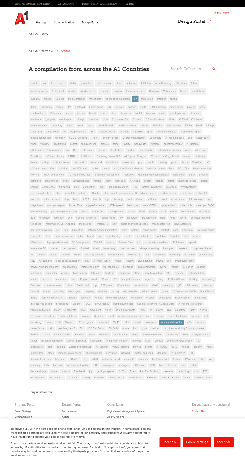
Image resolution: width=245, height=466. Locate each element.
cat (206, 316)
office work (140, 365)
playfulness (36, 205)
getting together (105, 371)
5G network (36, 242)
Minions (150, 113)
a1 (208, 162)
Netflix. (204, 310)
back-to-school (160, 359)
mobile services (39, 91)
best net (102, 150)
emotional (103, 322)
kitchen (81, 113)
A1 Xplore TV (179, 353)
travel (80, 125)
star (196, 371)
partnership (172, 334)
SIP (92, 131)
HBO (152, 365)
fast (44, 83)
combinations (37, 113)
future (194, 83)
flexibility (157, 125)
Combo (46, 334)
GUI (75, 150)
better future (37, 328)
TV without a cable (195, 359)
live (209, 199)
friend (46, 291)
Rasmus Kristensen (40, 359)
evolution (104, 334)
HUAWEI (35, 174)
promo (148, 347)
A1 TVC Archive (39, 51)
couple (41, 254)
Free (185, 334)
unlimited (44, 217)
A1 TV (122, 371)
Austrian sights (94, 353)
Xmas (119, 83)
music (69, 125)
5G (109, 107)
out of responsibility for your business (184, 328)
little (147, 340)
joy (90, 371)
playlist (191, 107)
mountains (200, 297)
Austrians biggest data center (134, 316)
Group (49, 322)
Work (171, 119)
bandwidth (140, 144)
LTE (96, 365)
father (33, 340)
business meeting (200, 217)
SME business (158, 107)
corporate (35, 236)
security (198, 347)
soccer (196, 236)
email (162, 113)
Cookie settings (197, 442)
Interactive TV (38, 248)
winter (54, 371)
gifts (149, 131)
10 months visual (155, 119)
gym (144, 328)
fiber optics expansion (118, 99)
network (119, 107)
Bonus (33, 297)
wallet (138, 113)
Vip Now (44, 144)
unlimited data (196, 273)
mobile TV (201, 193)
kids (46, 365)
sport (91, 125)
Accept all (224, 442)
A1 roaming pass (175, 137)
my (67, 150)
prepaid (203, 174)
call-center (88, 150)
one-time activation (41, 230)
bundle (34, 83)
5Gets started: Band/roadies (45, 150)
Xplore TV (126, 113)
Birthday (200, 156)
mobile (60, 107)
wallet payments (127, 125)
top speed (36, 224)
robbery (159, 316)
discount (207, 285)
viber (33, 144)
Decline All (170, 442)
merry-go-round (200, 334)
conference (48, 187)
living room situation (117, 340)
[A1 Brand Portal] (21, 18)
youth (143, 107)
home (210, 347)
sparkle (132, 107)
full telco (146, 83)
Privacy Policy (87, 173)
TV (135, 99)
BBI (192, 353)
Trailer (95, 137)
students (143, 359)
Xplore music (96, 107)
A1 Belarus (192, 144)
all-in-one (200, 150)
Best (48, 236)
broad (92, 113)
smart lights (176, 107)
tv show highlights (190, 131)
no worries (150, 322)
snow (202, 107)
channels (129, 359)
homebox (204, 211)
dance (33, 162)
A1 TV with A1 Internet (190, 119)
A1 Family (161, 347)
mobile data (37, 353)
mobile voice (121, 334)
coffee (193, 365)
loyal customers (39, 125)
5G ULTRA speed (78, 137)
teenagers (124, 365)
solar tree (132, 83)
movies (137, 347)
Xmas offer (36, 131)
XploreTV (60, 137)
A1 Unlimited (56, 377)
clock (51, 353)
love (183, 365)
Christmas (181, 83)
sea (190, 137)
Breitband (79, 371)
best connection (202, 168)
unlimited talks (62, 334)
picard (137, 322)
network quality (107, 131)
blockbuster (37, 347)
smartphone (198, 91)
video (188, 150)
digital (204, 180)
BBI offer (151, 377)
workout (34, 199)
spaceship (96, 340)
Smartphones (37, 377)
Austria (72, 91)
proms (187, 377)
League (201, 267)
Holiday (193, 279)
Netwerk (125, 353)
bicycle (105, 144)
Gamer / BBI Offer (76, 340)
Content (137, 119)
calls (51, 328)
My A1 (116, 322)
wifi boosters (136, 377)
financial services (135, 91)
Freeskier (197, 162)
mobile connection (40, 137)
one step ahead (178, 113)
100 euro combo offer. (42, 168)
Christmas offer (120, 119)
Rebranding (208, 279)
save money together (78, 365)
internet (161, 99)
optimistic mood (111, 359)
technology (184, 371)
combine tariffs (203, 377)
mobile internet (76, 99)
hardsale (58, 365)
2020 (95, 359)
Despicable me (78, 131)
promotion (86, 83)
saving (86, 377)
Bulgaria (35, 99)
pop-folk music (106, 125)
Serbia (183, 91)
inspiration (147, 99)
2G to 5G (74, 359)
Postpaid (80, 107)
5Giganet (60, 359)
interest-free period (41, 303)
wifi (211, 359)
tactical (34, 291)
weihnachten (174, 125)
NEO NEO (138, 131)
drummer (195, 113)
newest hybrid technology (44, 267)
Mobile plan (169, 91)
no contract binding (52, 340)
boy (86, 359)
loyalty (126, 144)
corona (34, 187)
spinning (35, 365)
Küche (188, 125)
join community (38, 211)
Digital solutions (67, 316)
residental (36, 119)
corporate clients (202, 248)
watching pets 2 (67, 328)
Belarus (60, 99)
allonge (210, 125)
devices (155, 328)
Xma (114, 113)
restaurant (36, 273)
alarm (135, 334)
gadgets (50, 119)
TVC (205, 371)
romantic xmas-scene (69, 353)
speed (173, 99)
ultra (105, 119)
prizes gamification (40, 193)
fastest (176, 359)
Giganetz (70, 322)
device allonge (38, 371)
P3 (32, 254)
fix (198, 340)
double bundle (116, 377)
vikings (80, 119)
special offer (146, 150)
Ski (81, 328)
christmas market (173, 144)
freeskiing (35, 322)
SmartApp (36, 156)
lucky (193, 310)
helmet (144, 125)
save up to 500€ (205, 205)
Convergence (86, 322)
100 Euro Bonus (96, 328)
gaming (61, 347)
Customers (155, 137)
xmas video (52, 131)
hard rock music (167, 365)
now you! (104, 91)
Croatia (118, 91)
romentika (51, 273)
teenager (169, 371)
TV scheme (56, 113)
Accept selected (149, 303)
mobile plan (65, 119)
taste (115, 144)
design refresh (110, 137)
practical (93, 119)
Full (59, 322)
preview (200, 322)
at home (136, 340)
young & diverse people (179, 340)
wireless (155, 144)
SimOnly (113, 328)
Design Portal (191, 21)
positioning (60, 144)
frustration (116, 150)
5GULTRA (99, 377)
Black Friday (207, 291)
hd (64, 131)
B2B (32, 217)
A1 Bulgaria (45, 260)
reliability (57, 125)
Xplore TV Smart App (80, 347)
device (103, 113)
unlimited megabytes (169, 150)
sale (50, 347)
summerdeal (205, 254)
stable (73, 83)
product (131, 150)
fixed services (87, 91)
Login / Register (222, 12)
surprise (195, 316)
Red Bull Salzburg (149, 371)
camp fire (35, 180)
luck (135, 328)
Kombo (185, 347)
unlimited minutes (166, 131)
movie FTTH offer (170, 377)
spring (45, 162)
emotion (124, 131)
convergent (108, 365)
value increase (104, 83)
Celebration (202, 137)
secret (73, 144)
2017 (175, 347)
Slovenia (154, 91)
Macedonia (95, 99)
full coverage (196, 199)
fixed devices (58, 83)
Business (79, 334)
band (199, 125)
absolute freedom (152, 334)
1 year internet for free (42, 316)
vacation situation (40, 310)
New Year (99, 316)
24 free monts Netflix (134, 137)
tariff (111, 316)
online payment (52, 199)
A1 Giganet (58, 91)
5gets (133, 371)
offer (126, 322)
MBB (189, 322)
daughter (162, 353)
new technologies (177, 316)
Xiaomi (47, 99)
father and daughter (171, 322)
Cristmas (35, 285)
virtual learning (163, 83)
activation (111, 353)
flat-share (73, 377)
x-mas (69, 113)
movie (91, 334)
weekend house (205, 230)
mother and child (144, 353)
